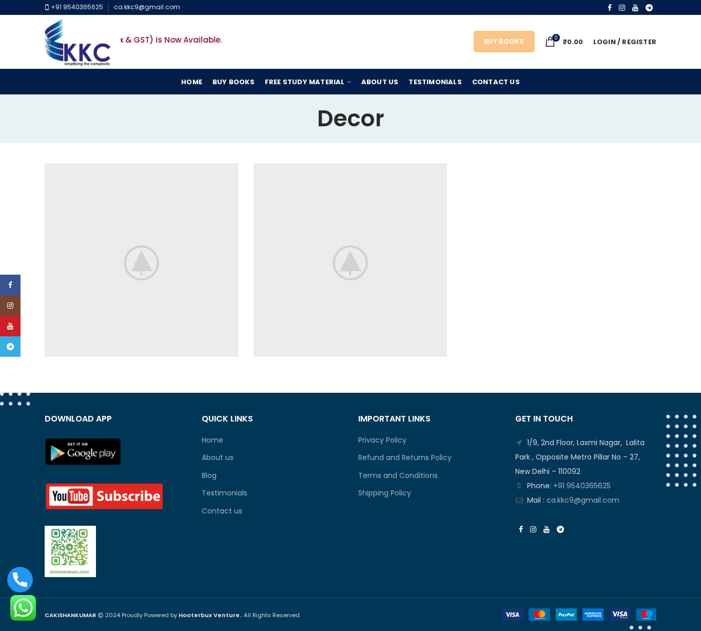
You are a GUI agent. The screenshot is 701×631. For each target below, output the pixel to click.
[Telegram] (649, 7)
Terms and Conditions (398, 476)
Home (212, 440)
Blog (209, 476)
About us (217, 458)
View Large (230, 171)
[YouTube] (635, 7)
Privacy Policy (382, 440)
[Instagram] (622, 7)
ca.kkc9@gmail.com (147, 7)
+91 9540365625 (76, 7)
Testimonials (224, 493)
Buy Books (504, 41)
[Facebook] (609, 7)
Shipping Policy (384, 493)
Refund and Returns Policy (405, 458)
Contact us (222, 511)
